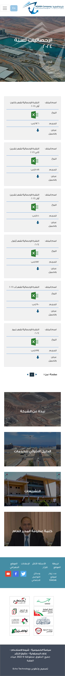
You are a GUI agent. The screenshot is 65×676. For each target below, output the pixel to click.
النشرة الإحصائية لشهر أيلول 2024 (25, 243)
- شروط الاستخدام (21, 650)
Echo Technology (22, 669)
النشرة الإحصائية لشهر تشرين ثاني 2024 (24, 150)
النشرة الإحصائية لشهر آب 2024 (24, 287)
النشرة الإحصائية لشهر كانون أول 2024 (24, 104)
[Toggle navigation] (5, 8)
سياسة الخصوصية (41, 650)
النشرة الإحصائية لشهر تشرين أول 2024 (24, 196)
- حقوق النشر (22, 653)
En (13, 8)
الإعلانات (25, 564)
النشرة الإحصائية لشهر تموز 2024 (25, 331)
